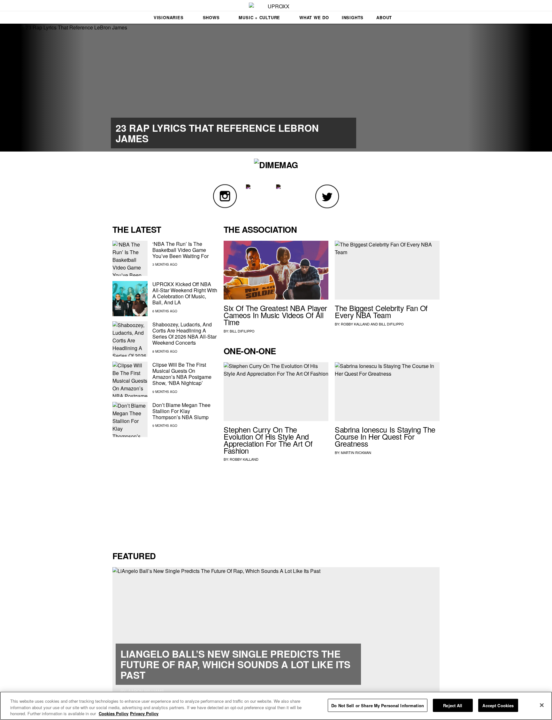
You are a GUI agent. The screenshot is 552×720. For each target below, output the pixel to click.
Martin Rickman (356, 452)
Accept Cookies (498, 705)
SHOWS (211, 17)
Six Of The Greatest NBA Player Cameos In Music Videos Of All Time (275, 314)
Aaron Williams (146, 691)
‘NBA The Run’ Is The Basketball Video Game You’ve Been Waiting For (180, 250)
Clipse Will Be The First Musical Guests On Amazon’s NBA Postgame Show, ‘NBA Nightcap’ (181, 374)
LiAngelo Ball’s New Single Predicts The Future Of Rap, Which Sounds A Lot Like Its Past (235, 664)
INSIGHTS (353, 17)
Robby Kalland (355, 323)
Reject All (452, 705)
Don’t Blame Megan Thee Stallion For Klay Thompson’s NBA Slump (181, 411)
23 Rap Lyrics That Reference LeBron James (217, 133)
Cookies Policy (113, 713)
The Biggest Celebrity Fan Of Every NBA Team (381, 311)
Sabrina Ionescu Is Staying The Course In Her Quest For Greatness (385, 436)
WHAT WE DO (314, 17)
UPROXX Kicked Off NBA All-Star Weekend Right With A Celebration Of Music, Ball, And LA (184, 293)
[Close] (542, 705)
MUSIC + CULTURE (259, 17)
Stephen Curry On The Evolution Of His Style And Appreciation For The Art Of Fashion (268, 440)
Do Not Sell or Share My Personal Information (377, 705)
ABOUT (384, 17)
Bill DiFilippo (242, 330)
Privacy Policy (144, 713)
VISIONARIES (169, 17)
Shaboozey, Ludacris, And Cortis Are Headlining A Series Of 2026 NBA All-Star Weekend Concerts (184, 334)
